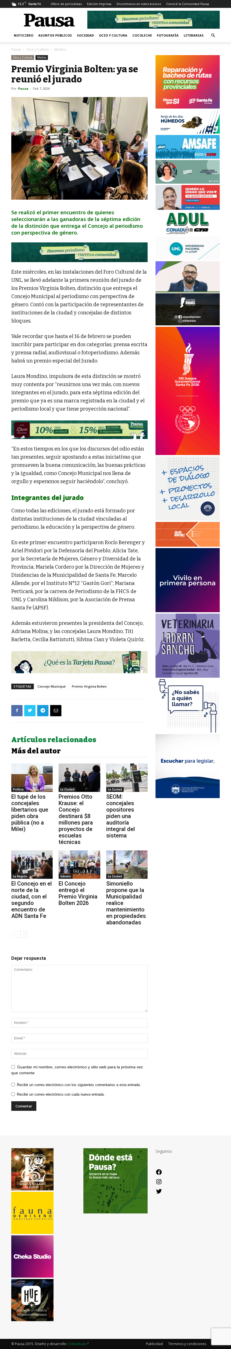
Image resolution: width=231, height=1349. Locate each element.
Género (65, 876)
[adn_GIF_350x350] (188, 519)
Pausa (16, 49)
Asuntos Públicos (55, 35)
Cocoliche (142, 35)
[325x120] (188, 132)
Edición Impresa (99, 4)
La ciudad (67, 789)
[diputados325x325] (188, 796)
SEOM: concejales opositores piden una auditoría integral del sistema (120, 816)
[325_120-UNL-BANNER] (188, 258)
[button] (213, 35)
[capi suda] (188, 453)
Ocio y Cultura (113, 35)
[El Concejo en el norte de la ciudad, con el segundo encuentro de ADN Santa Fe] (32, 864)
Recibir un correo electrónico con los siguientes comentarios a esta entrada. (79, 1085)
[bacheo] (188, 107)
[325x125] (188, 208)
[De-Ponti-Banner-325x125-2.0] (188, 182)
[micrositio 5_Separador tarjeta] (79, 662)
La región (20, 876)
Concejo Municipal (51, 686)
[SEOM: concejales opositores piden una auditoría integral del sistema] (127, 778)
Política (18, 789)
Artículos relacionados (53, 740)
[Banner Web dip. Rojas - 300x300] (188, 323)
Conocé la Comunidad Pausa (187, 4)
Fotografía (168, 35)
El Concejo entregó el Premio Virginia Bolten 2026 (78, 893)
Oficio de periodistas (66, 4)
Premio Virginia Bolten (89, 686)
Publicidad (154, 1343)
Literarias (194, 35)
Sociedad (85, 35)
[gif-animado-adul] (188, 233)
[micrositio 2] (79, 252)
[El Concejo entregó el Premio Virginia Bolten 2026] (79, 864)
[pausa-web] (188, 545)
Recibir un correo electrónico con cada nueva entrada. (61, 1094)
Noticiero (23, 35)
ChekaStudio (77, 1343)
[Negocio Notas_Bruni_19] (79, 429)
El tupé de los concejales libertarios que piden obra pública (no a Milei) (29, 812)
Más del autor (36, 751)
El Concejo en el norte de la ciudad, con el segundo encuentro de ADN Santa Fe (31, 899)
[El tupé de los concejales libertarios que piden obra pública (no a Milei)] (32, 778)
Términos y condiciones (187, 1343)
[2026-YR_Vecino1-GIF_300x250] (188, 731)
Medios (41, 57)
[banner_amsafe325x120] (188, 157)
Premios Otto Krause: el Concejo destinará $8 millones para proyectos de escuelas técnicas (76, 819)
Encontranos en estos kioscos (139, 4)
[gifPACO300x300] (188, 610)
